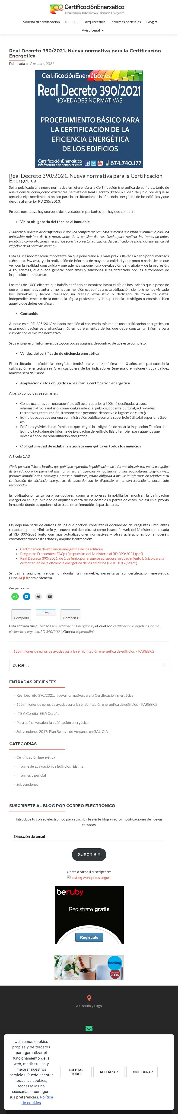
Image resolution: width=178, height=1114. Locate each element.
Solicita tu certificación (41, 21)
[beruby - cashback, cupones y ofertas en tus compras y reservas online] (89, 914)
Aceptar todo (75, 1072)
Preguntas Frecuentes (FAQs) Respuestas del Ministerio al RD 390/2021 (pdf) (81, 553)
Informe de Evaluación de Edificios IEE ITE (49, 766)
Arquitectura (95, 21)
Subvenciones (27, 784)
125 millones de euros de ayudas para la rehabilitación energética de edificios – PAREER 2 (81, 651)
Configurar (142, 1072)
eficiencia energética (24, 631)
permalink (87, 631)
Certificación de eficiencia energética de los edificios (62, 549)
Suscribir (89, 854)
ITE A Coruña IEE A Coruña (37, 713)
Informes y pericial (31, 775)
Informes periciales (126, 21)
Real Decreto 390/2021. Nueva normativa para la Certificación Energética (75, 695)
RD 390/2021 (51, 631)
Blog (150, 21)
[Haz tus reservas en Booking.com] (89, 967)
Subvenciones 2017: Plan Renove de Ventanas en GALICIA (62, 731)
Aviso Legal (91, 30)
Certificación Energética (74, 626)
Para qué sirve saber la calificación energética (52, 722)
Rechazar (109, 1072)
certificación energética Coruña (136, 626)
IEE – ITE (72, 21)
